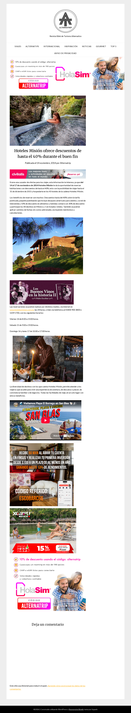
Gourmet (101, 46)
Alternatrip (65, 163)
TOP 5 (113, 46)
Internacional (51, 46)
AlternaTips (32, 46)
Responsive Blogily (76, 709)
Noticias (86, 46)
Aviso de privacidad (65, 53)
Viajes (18, 46)
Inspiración (71, 46)
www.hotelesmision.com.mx (22, 310)
